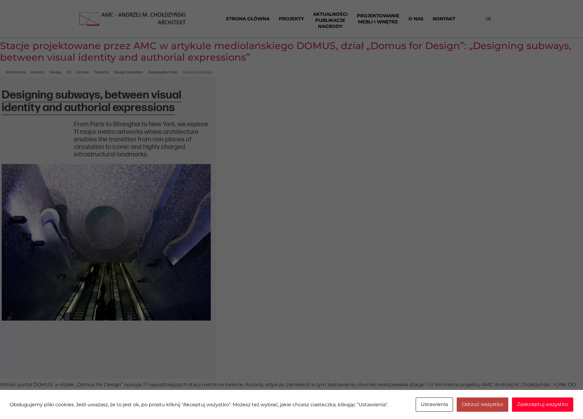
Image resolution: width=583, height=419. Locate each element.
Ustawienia (434, 404)
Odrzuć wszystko (482, 404)
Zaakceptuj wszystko (542, 404)
